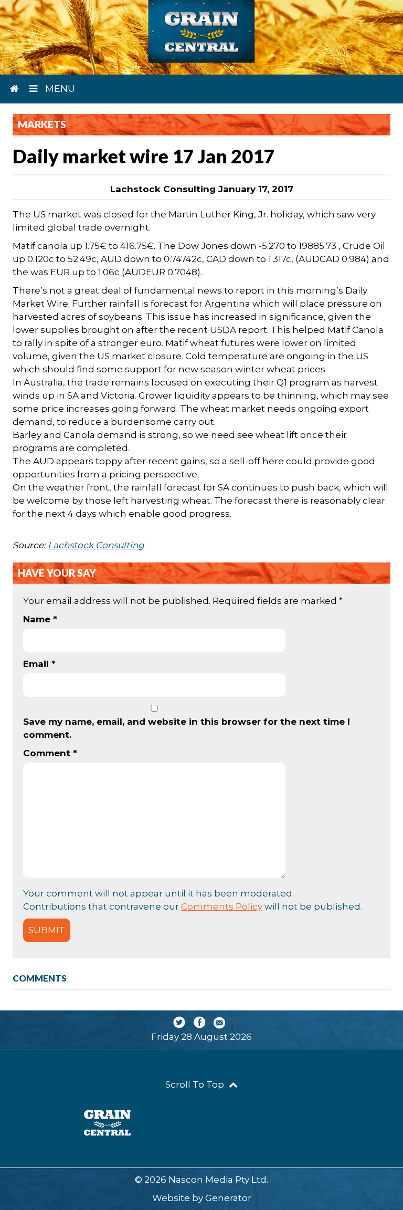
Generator (228, 1198)
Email (39, 664)
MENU (59, 89)
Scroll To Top (195, 1084)
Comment (50, 753)
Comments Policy (221, 906)
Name (40, 619)
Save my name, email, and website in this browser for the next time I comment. (186, 728)
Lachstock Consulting (96, 545)
